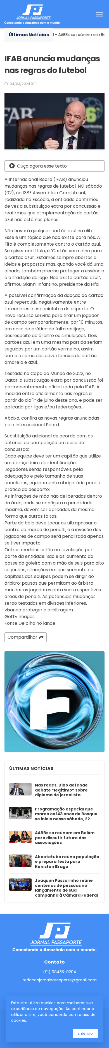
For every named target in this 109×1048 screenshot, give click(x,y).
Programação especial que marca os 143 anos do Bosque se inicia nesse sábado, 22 (66, 814)
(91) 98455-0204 (59, 972)
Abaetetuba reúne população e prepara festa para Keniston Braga (67, 862)
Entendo (85, 1033)
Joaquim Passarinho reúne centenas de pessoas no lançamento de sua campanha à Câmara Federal (66, 888)
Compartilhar (22, 637)
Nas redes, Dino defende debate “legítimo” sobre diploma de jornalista (61, 790)
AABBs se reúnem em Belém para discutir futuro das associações (64, 838)
